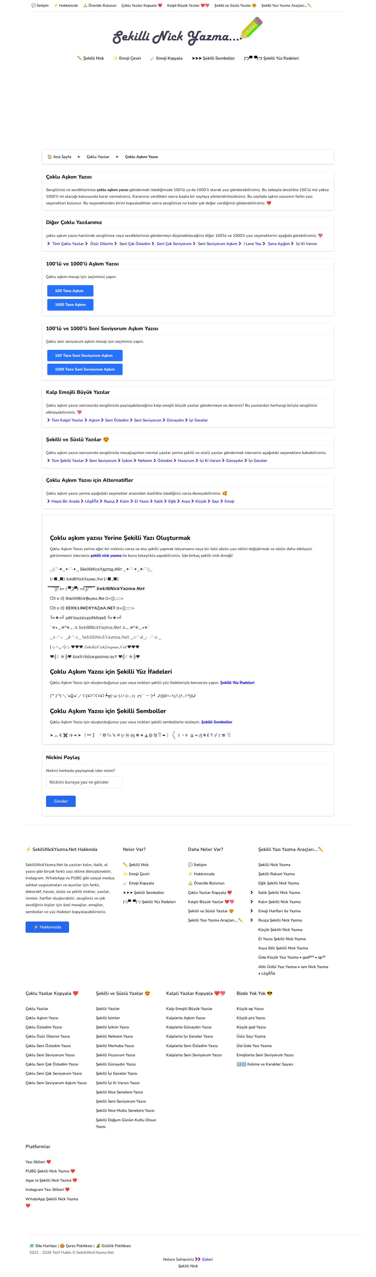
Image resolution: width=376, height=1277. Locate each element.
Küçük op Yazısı (250, 1008)
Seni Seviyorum (147, 420)
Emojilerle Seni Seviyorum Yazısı (265, 1055)
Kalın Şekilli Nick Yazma (279, 901)
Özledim (165, 460)
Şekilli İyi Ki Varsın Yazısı (118, 1082)
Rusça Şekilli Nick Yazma (280, 920)
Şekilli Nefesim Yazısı (114, 1036)
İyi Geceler (198, 420)
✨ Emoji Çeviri (127, 58)
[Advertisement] (188, 102)
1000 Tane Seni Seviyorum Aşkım (85, 369)
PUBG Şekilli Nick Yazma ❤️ (50, 1171)
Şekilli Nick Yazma (274, 864)
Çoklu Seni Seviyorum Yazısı (50, 1055)
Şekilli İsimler (108, 1017)
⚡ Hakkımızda (66, 5)
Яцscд (109, 501)
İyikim (127, 460)
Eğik (172, 501)
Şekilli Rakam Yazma (276, 873)
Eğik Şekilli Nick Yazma (278, 883)
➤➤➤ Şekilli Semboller (213, 58)
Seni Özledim (117, 420)
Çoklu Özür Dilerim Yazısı (48, 1036)
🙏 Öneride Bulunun (99, 5)
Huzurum (186, 460)
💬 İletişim (40, 5)
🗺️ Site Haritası (43, 1245)
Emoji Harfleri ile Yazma (279, 911)
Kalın (124, 501)
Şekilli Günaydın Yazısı (116, 1064)
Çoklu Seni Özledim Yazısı (48, 1045)
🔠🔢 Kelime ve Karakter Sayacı (265, 1064)
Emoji (229, 501)
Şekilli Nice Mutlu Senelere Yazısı (125, 1110)
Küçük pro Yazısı (251, 1017)
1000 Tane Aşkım (70, 304)
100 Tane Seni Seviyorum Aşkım (84, 355)
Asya (185, 501)
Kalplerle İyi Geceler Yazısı (189, 1036)
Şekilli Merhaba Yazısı (115, 1045)
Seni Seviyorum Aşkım (217, 243)
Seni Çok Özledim (134, 243)
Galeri (207, 1259)
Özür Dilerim (101, 243)
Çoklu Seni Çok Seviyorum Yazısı (54, 1073)
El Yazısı (142, 501)
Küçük (200, 501)
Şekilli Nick (188, 1266)
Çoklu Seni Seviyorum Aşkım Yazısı (56, 1082)
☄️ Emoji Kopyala (166, 58)
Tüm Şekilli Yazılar (67, 460)
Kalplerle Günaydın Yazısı (189, 1027)
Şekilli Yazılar (108, 1008)
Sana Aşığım (279, 243)
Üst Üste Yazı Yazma (254, 1045)
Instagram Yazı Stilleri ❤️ (48, 1189)
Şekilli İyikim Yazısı (112, 1027)
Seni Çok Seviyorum (174, 243)
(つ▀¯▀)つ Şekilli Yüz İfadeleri (271, 58)
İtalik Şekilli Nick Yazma (279, 892)
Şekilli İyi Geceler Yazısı (116, 1073)
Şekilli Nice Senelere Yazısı (119, 1092)
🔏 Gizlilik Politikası (113, 1245)
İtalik (158, 501)
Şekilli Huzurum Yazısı (115, 1055)
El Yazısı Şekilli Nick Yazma (282, 938)
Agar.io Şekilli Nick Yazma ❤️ (51, 1180)
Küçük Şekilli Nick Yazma (280, 929)
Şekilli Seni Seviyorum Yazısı (121, 1101)
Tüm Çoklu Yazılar (68, 243)
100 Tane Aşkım (69, 290)
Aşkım (94, 420)
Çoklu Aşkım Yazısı (42, 1017)
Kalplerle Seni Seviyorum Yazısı (194, 1055)
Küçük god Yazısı (251, 1027)
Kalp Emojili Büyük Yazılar (189, 1008)
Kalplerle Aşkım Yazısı (185, 1017)
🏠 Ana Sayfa (59, 156)
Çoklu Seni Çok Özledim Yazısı (52, 1064)
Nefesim (145, 460)
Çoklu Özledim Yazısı (44, 1027)
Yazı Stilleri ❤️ (38, 1161)
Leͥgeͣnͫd (91, 501)
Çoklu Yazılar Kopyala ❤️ (141, 5)
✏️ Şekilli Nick (90, 58)
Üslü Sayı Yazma (251, 1036)
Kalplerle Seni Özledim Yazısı (192, 1045)
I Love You (252, 243)
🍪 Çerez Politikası (76, 1245)
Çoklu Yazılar (98, 156)
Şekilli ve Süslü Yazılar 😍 (235, 5)
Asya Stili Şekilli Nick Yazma (283, 948)
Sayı (215, 501)
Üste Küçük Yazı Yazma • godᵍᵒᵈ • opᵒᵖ (291, 957)
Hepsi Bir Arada (65, 501)
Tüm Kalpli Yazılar (67, 420)
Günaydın (175, 420)
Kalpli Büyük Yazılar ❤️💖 (188, 5)
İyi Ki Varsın (306, 243)
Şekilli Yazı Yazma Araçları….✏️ (286, 5)
